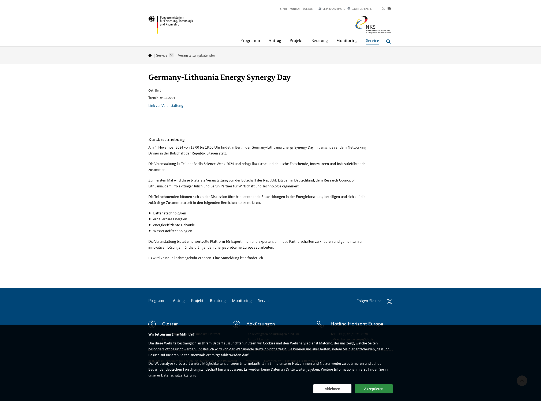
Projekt (197, 301)
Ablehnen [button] (332, 388)
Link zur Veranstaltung (165, 105)
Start (283, 9)
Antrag (179, 301)
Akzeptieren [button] (373, 388)
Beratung (218, 301)
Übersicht (309, 9)
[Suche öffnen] (388, 41)
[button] (171, 55)
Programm (157, 301)
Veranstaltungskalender (196, 54)
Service (161, 54)
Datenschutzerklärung (178, 374)
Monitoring (242, 301)
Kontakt (295, 9)
